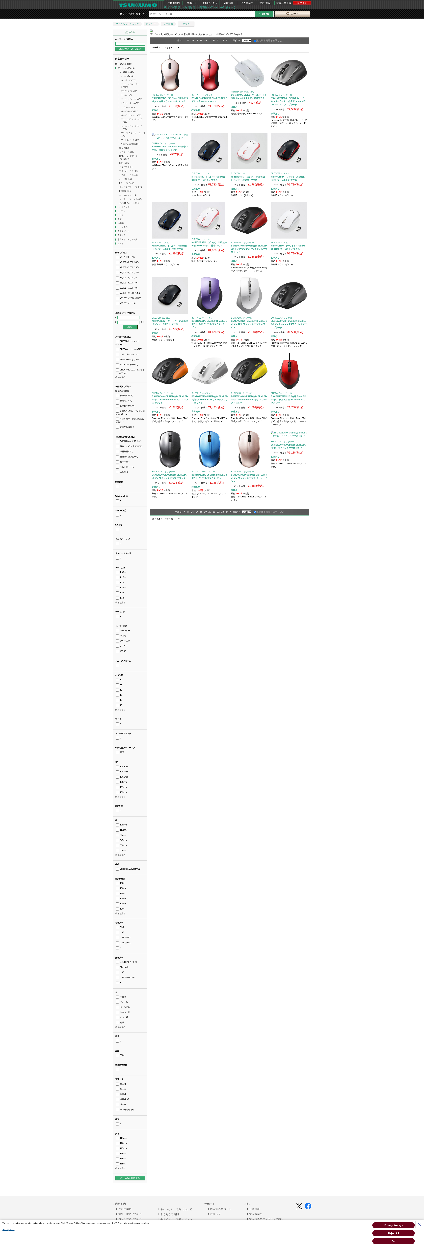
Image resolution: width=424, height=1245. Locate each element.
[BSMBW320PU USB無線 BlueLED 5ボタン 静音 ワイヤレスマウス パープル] (209, 295)
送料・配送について (130, 1214)
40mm (122, 850)
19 (205, 40)
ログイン (302, 2)
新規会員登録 (283, 2)
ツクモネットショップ (127, 24)
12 (120, 690)
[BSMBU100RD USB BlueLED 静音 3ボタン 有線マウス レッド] (209, 73)
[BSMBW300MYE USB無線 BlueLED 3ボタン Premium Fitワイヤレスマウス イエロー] (249, 371)
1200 (122, 893)
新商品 (123, 472)
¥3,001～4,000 (129, 272)
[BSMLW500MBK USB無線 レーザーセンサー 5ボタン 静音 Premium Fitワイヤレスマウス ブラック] (289, 73)
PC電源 (125, 191)
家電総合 (122, 235)
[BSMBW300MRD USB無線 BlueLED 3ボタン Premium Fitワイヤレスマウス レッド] (249, 220)
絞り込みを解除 (123, 63)
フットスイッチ (130, 140)
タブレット (128, 107)
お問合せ (215, 1214)
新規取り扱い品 (128, 457)
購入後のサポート (220, 1209)
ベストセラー (126, 467)
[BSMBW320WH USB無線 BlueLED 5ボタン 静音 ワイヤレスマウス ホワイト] (249, 295)
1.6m (121, 598)
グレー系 (123, 1002)
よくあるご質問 (169, 1214)
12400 (122, 904)
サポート (192, 2)
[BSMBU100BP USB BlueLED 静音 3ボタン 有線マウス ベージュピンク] (170, 73)
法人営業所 (247, 2)
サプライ (122, 211)
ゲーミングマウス (131, 99)
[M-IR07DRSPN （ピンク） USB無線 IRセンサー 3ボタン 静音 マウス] (209, 218)
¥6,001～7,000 (128, 288)
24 (227, 40)
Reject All (393, 1233)
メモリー (126, 152)
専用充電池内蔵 (126, 1110)
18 (201, 40)
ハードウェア (124, 207)
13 (120, 695)
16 (192, 40)
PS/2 (121, 927)
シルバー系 (124, 1012)
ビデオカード (128, 175)
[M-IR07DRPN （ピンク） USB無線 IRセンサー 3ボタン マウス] (249, 151)
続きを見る (120, 377)
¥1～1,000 (127, 257)
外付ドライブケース (130, 187)
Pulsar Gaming (129, 360)
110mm (123, 830)
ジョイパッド (129, 111)
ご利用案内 (173, 2)
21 (214, 40)
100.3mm (123, 767)
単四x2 (122, 1104)
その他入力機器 (130, 144)
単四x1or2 (124, 1099)
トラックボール (130, 103)
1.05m (122, 572)
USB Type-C (125, 943)
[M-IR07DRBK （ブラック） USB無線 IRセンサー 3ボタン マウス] (170, 295)
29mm (122, 835)
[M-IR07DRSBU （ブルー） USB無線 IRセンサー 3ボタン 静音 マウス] (170, 220)
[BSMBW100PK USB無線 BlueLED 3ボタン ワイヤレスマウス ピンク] (289, 434)
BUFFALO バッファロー (163, 95)
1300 (122, 909)
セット (121, 243)
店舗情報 (229, 2)
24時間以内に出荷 (130, 441)
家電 (120, 219)
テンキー (126, 95)
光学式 (122, 651)
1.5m (121, 593)
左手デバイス (129, 91)
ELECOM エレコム (130, 349)
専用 (121, 752)
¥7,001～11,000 (129, 293)
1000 (122, 883)
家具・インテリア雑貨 (127, 240)
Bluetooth (124, 967)
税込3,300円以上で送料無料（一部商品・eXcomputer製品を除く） (201, 7)
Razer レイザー (128, 365)
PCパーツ (151, 24)
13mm (122, 1153)
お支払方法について (130, 1219)
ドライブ (125, 167)
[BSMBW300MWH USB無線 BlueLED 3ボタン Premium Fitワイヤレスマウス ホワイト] (209, 371)
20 (209, 40)
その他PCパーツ (129, 203)
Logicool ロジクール (131, 354)
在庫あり (126, 395)
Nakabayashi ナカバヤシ (243, 92)
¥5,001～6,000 (128, 283)
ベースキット (127, 195)
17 (196, 40)
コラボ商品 (123, 227)
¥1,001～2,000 (129, 262)
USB (121, 932)
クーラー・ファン (130, 199)
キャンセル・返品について (176, 1209)
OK (393, 1241)
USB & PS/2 (125, 938)
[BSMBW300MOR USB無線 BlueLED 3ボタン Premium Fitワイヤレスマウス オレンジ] (170, 371)
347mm (123, 840)
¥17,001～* (127, 303)
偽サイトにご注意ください (176, 1219)
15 (120, 705)
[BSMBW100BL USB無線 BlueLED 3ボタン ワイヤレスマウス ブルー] (209, 449)
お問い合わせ (210, 2)
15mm (122, 1164)
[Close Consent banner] (419, 1224)
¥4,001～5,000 (128, 278)
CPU (124, 148)
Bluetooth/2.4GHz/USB (129, 869)
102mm (123, 792)
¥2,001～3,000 (129, 267)
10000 (122, 888)
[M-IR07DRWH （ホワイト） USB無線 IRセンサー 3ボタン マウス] (289, 220)
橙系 (121, 1023)
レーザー (123, 646)
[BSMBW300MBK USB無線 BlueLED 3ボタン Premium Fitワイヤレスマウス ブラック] (289, 295)
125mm (123, 1148)
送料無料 (126, 452)
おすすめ (124, 462)
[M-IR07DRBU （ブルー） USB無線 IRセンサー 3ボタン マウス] (209, 151)
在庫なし (126, 427)
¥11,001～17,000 (130, 298)
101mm (123, 787)
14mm (122, 1159)
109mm (123, 825)
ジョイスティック (131, 115)
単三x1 (122, 1084)
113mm (123, 1138)
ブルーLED (124, 641)
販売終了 (125, 401)
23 (222, 40)
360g (122, 1055)
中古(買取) (265, 2)
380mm (123, 845)
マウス (186, 24)
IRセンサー (124, 631)
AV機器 (121, 223)
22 (218, 40)
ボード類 (125, 179)
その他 (122, 636)
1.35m (122, 588)
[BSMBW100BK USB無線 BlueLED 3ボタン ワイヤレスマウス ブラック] (170, 449)
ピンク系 (123, 1017)
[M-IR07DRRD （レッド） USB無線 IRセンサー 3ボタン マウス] (289, 151)
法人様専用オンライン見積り (266, 1219)
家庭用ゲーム (124, 231)
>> (238, 40)
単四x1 (122, 1094)
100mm (123, 782)
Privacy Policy (8, 1229)
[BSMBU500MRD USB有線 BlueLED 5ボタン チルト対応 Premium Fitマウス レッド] (289, 371)
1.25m (122, 577)
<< (176, 40)
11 (120, 685)
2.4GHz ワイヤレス (128, 962)
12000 (122, 899)
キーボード (128, 80)
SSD (124, 163)
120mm (123, 1143)
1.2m (121, 582)
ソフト (121, 215)
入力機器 (168, 24)
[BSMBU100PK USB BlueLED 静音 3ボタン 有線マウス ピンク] (170, 136)
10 (120, 680)
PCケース (126, 183)
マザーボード (128, 171)
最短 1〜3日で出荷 (130, 446)
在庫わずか (127, 406)
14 (120, 700)
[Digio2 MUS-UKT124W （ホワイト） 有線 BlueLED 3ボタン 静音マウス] (249, 71)
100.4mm (123, 772)
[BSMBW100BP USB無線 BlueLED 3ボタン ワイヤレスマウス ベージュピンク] (249, 449)
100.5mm (123, 777)
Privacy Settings (393, 1225)
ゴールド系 (124, 1007)
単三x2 (122, 1089)
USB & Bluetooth (127, 977)
